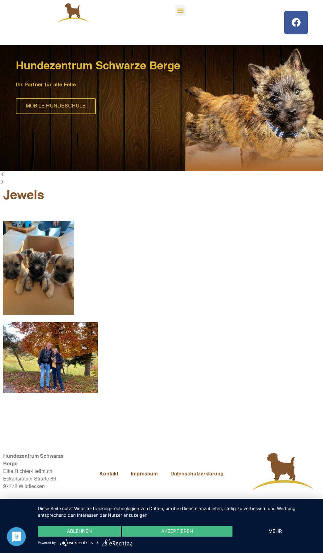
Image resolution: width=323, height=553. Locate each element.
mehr (275, 531)
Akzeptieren (177, 531)
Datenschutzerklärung (197, 474)
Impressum (144, 474)
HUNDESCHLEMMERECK (57, 106)
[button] (180, 10)
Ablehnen (79, 531)
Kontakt (108, 474)
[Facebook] (296, 22)
